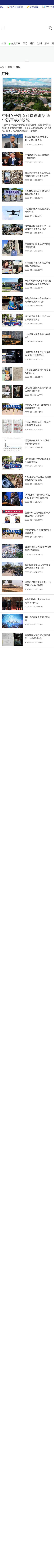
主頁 (2, 67)
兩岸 (46, 43)
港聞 (39, 43)
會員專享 (15, 43)
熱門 (32, 43)
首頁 (4, 43)
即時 (25, 43)
